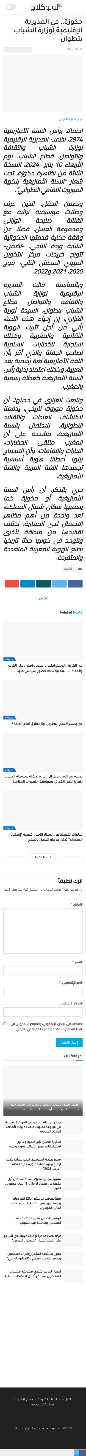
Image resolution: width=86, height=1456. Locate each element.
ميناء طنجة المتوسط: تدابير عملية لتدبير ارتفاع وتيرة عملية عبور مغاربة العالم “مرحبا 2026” (33, 1164)
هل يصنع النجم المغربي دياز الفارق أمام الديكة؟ (46, 724)
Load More (43, 856)
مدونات (9, 659)
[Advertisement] (43, 1337)
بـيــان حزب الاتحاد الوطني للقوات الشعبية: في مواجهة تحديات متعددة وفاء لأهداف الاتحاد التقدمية (33, 1127)
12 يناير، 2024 (75, 49)
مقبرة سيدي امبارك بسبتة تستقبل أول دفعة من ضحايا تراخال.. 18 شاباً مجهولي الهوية (33, 1184)
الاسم (77, 962)
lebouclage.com (52, 1428)
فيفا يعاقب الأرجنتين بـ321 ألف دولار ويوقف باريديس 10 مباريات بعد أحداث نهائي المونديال (35, 1203)
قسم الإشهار (25, 1399)
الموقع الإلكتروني (70, 1003)
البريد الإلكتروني (71, 982)
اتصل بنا (66, 1399)
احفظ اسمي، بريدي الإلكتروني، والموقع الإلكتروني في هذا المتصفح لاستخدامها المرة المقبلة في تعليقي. (47, 1026)
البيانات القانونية (47, 1399)
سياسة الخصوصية (42, 1404)
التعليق (76, 904)
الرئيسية (68, 568)
